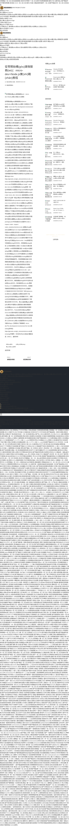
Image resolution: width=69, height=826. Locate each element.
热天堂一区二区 (54, 454)
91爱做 (8, 438)
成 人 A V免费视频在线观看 (31, 610)
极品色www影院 (61, 684)
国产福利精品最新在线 (21, 753)
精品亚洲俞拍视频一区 (49, 464)
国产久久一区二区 (31, 773)
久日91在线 (44, 803)
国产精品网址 (60, 464)
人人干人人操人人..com (22, 440)
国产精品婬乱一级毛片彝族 (55, 432)
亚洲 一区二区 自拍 (13, 482)
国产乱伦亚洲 (10, 749)
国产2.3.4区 (5, 558)
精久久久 (9, 821)
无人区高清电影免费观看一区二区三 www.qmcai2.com (42, 755)
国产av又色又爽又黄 (16, 690)
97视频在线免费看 (12, 700)
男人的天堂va (6, 664)
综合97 (14, 698)
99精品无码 (44, 658)
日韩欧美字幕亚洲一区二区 (57, 510)
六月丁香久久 (6, 582)
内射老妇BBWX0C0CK (54, 598)
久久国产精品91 (46, 532)
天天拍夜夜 (64, 484)
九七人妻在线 (7, 570)
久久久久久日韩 (27, 688)
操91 (29, 789)
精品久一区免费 (13, 492)
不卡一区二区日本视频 (27, 570)
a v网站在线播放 (22, 694)
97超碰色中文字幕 (37, 761)
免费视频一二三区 (58, 638)
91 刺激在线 (26, 432)
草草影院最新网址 (55, 749)
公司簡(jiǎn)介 (4, 26)
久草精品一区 (11, 773)
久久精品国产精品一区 (15, 813)
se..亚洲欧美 (10, 484)
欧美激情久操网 (6, 518)
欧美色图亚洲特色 (56, 680)
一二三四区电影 (53, 644)
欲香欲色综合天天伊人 (36, 682)
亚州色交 (32, 468)
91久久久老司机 (53, 628)
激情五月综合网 (4, 566)
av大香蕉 (14, 438)
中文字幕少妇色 (31, 466)
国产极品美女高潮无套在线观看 (27, 823)
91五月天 (50, 767)
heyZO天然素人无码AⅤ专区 (20, 815)
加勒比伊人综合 (6, 698)
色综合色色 (47, 584)
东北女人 (35, 558)
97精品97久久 (35, 548)
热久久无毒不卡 (9, 432)
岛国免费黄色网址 (34, 779)
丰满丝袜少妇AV (23, 512)
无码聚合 (14, 442)
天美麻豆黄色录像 (19, 682)
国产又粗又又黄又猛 (51, 702)
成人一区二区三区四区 (11, 458)
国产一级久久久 (10, 680)
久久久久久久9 (36, 632)
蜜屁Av (55, 779)
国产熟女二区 (64, 795)
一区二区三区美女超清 (61, 771)
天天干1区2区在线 (44, 444)
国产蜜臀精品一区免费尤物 (14, 783)
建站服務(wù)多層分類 (16, 16)
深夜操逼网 (3, 608)
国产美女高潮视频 (42, 566)
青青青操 (62, 486)
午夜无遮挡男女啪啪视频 (7, 626)
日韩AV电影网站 (5, 825)
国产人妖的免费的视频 (54, 622)
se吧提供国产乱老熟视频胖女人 (58, 540)
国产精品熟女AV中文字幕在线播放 (17, 728)
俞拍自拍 (38, 797)
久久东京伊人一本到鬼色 (12, 751)
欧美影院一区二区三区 (43, 572)
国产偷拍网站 (56, 614)
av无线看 (22, 670)
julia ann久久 (15, 582)
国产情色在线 (15, 678)
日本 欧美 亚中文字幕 (19, 763)
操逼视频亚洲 (39, 674)
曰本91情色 (46, 692)
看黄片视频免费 (25, 749)
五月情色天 (56, 783)
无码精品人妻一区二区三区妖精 (42, 638)
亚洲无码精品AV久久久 (41, 508)
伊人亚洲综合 (46, 560)
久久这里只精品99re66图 (12, 496)
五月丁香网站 (63, 494)
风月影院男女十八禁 (58, 720)
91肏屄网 (25, 584)
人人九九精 (13, 558)
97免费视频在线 (40, 801)
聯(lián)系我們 (6, 28)
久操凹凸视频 (30, 700)
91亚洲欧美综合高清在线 (43, 708)
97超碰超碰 (62, 478)
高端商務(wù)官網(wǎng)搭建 (9, 14)
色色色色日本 (9, 576)
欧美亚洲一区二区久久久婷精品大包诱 (51, 548)
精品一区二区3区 (11, 708)
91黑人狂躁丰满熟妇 (8, 494)
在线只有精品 (50, 791)
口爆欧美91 (16, 580)
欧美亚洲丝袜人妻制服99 (43, 630)
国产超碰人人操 (39, 570)
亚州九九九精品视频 (47, 494)
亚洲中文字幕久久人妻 (50, 674)
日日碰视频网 (4, 757)
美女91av (3, 736)
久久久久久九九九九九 (34, 532)
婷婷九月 (63, 534)
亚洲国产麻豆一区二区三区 (20, 518)
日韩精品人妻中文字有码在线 (46, 678)
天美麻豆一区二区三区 (47, 728)
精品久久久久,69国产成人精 (22, 486)
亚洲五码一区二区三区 (40, 592)
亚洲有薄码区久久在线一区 (27, 568)
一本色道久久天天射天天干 (53, 492)
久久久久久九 (46, 650)
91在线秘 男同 (19, 448)
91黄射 (27, 682)
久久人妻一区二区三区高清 (23, 632)
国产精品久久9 (63, 706)
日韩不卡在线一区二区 (62, 716)
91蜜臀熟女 (39, 692)
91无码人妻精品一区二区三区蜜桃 (18, 738)
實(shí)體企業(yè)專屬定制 (55, 14)
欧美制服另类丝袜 (37, 612)
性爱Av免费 (14, 452)
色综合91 (54, 516)
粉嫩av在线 (8, 823)
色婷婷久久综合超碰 (27, 742)
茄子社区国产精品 (44, 809)
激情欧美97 (13, 618)
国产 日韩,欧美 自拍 (54, 714)
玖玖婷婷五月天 (21, 490)
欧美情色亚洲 (55, 616)
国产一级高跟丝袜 (34, 728)
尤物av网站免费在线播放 (51, 698)
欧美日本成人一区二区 (21, 434)
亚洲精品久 (49, 807)
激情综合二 (10, 556)
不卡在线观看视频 (16, 622)
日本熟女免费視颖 (38, 744)
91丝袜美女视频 (31, 572)
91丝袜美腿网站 (29, 716)
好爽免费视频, (9, 544)
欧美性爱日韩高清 (32, 640)
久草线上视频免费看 (54, 592)
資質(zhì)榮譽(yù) (33, 26)
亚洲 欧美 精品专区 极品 (36, 584)
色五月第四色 (30, 462)
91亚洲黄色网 (6, 622)
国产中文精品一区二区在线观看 (25, 801)
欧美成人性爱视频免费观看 (40, 430)
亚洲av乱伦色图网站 (57, 518)
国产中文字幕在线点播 (60, 640)
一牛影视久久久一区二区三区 (45, 590)
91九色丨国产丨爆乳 (12, 536)
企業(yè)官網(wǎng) (20, 344)
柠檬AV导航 (7, 442)
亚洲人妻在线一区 (23, 666)
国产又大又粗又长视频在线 (15, 638)
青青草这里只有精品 (9, 468)
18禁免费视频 (52, 811)
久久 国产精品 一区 (28, 474)
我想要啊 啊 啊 (6, 564)
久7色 (61, 783)
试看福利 (30, 702)
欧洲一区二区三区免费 (43, 805)
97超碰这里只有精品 (45, 558)
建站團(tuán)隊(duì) (14, 26)
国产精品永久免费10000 (53, 726)
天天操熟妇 (8, 694)
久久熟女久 (27, 576)
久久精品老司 (32, 586)
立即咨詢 (55, 239)
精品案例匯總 (27, 16)
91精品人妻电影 (38, 668)
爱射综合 (61, 470)
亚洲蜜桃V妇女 (13, 730)
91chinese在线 (20, 773)
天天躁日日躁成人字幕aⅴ (10, 771)
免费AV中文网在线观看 (26, 634)
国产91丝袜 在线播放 (40, 552)
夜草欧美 (64, 672)
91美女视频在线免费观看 (37, 807)
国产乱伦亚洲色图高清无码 (10, 692)
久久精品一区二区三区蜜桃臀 (59, 560)
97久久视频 (5, 644)
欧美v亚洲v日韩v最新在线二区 (13, 592)
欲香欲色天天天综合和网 (23, 612)
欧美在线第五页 (56, 672)
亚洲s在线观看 (53, 765)
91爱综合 (53, 753)
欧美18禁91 (63, 550)
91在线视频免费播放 (11, 787)
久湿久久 (7, 594)
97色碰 (14, 694)
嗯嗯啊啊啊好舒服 (34, 738)
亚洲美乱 (25, 813)
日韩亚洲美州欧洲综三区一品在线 (12, 604)
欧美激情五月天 (43, 644)
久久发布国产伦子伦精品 (39, 598)
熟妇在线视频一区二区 (13, 516)
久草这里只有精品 (45, 524)
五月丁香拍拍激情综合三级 (18, 470)
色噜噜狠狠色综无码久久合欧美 (39, 765)
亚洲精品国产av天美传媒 (48, 666)
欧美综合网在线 (15, 532)
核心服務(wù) (6, 12)
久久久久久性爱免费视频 (32, 676)
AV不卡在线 (17, 744)
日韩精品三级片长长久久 (23, 722)
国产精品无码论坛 (35, 787)
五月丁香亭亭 (64, 454)
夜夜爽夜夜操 (24, 616)
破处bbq (25, 648)
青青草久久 (40, 518)
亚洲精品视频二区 (22, 442)
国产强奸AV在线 (31, 670)
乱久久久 (13, 664)
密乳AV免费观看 (12, 548)
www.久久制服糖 (13, 578)
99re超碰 (54, 759)
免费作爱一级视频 (36, 464)
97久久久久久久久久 (61, 676)
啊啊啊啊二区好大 (13, 478)
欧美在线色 (37, 560)
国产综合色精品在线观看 (45, 773)
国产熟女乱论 (25, 797)
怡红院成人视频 (32, 757)
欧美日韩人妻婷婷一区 (19, 799)
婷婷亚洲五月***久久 (43, 704)
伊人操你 (48, 516)
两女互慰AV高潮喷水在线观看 (32, 436)
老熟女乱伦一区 (42, 622)
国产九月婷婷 (29, 668)
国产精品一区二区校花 (14, 654)
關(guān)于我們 (6, 24)
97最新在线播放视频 (29, 538)
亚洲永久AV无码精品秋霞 (42, 530)
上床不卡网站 (34, 498)
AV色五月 (5, 478)
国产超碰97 (24, 795)
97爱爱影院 (5, 504)
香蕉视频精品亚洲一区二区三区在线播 (57, 544)
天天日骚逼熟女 (10, 668)
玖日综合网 (48, 522)
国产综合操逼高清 (37, 688)
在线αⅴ (32, 530)
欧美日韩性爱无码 (19, 614)
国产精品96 (21, 676)
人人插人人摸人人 (38, 520)
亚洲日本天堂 (35, 536)
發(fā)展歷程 (24, 26)
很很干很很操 (28, 628)
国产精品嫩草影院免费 (22, 765)
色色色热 (19, 510)
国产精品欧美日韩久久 (55, 504)
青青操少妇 (62, 809)
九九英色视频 (20, 668)
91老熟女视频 (13, 676)
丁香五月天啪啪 (41, 502)
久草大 (55, 773)
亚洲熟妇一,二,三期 (28, 564)
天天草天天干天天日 (9, 600)
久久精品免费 (45, 652)
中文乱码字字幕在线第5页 (30, 604)
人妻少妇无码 (26, 807)
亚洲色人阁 (63, 616)
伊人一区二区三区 (15, 504)
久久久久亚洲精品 (19, 560)
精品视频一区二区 (28, 508)
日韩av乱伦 (45, 813)
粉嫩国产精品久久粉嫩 (10, 602)
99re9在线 (47, 538)
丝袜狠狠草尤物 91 (11, 512)
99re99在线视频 (36, 803)
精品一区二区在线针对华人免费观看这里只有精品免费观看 (35, 602)
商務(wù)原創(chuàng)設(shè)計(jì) (10, 382)
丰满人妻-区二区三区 (16, 767)
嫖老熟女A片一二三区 (22, 672)
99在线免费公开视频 (48, 763)
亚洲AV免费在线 (36, 526)
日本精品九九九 (43, 440)
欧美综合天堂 (38, 763)
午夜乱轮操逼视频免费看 (22, 630)
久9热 (20, 578)
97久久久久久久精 (53, 476)
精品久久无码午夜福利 (49, 512)
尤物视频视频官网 (40, 564)
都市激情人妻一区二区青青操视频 (12, 436)
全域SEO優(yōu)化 (48, 16)
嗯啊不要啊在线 (56, 524)
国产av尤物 (29, 799)
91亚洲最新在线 (8, 742)
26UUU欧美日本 (38, 594)
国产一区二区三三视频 (43, 586)
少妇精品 (38, 618)
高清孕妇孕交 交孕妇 (37, 698)
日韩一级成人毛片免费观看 (35, 732)
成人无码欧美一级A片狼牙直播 (18, 757)
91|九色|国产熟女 (21, 650)
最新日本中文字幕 (60, 791)
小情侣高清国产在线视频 (36, 734)
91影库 (66, 436)
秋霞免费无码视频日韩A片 (46, 606)
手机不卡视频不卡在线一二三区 (18, 704)
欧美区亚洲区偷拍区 (33, 542)
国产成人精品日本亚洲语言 (15, 628)
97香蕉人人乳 (17, 474)
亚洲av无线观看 (49, 769)
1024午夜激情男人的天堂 (24, 558)
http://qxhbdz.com (14, 640)
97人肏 (56, 494)
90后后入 (3, 438)
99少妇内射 (63, 734)
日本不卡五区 (22, 712)
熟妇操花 (30, 775)
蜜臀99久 (25, 821)
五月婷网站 (6, 809)
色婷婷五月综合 (49, 452)
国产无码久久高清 (39, 702)
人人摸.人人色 (58, 446)
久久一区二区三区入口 (56, 462)
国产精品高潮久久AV (27, 516)
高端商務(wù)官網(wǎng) (7, 380)
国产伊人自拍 (4, 546)
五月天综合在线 (40, 726)
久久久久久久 (15, 724)
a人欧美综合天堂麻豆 (18, 562)
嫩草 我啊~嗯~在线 (19, 520)
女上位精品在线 (4, 470)
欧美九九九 (12, 460)
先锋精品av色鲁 (23, 642)
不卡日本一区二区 (5, 817)
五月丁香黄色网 (54, 588)
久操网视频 (20, 438)
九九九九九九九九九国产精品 (18, 732)
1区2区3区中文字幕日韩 (13, 736)
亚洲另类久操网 (18, 576)
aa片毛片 (6, 690)
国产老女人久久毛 (14, 502)
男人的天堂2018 (55, 600)
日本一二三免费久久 (13, 791)
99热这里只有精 (53, 803)
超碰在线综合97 (55, 700)
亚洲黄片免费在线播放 (15, 584)
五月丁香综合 (64, 787)
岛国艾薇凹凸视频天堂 (49, 736)
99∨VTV (38, 650)
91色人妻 (49, 757)
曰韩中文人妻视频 (28, 608)
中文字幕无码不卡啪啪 (33, 470)
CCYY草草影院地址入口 (51, 488)
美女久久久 (57, 767)
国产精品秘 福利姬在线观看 (59, 582)
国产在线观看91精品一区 (9, 450)
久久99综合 (21, 747)
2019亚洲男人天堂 (34, 494)
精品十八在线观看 (25, 598)
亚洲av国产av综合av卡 (52, 744)
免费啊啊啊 (9, 586)
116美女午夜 (32, 518)
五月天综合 (32, 502)
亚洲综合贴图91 (31, 590)
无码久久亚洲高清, (54, 793)
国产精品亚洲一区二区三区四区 (12, 610)
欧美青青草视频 (46, 526)
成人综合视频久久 (61, 536)
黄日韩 (46, 594)
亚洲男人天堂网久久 (54, 546)
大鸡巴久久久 (45, 588)
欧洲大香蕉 (16, 480)
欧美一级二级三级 (39, 474)
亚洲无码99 (19, 674)
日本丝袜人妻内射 (42, 670)
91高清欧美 (50, 646)
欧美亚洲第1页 (24, 710)
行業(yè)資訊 (5, 22)
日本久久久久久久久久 (47, 676)
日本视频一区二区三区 (27, 777)
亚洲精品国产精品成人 (15, 688)
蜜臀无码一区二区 (57, 584)
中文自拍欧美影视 (62, 564)
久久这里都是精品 (33, 524)
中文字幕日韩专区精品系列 (57, 658)
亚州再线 (5, 670)
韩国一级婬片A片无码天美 (12, 795)
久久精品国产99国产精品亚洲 (29, 724)
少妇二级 (18, 606)
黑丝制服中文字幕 (20, 472)
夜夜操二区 (14, 712)
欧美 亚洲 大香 (13, 781)
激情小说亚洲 (26, 526)
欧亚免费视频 (36, 722)
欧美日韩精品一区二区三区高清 (40, 749)
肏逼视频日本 (18, 793)
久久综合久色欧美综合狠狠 (51, 550)
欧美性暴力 (46, 761)
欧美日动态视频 (52, 458)
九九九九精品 (51, 536)
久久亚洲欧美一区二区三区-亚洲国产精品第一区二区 (28, 769)
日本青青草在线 (59, 642)
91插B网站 (35, 444)
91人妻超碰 (12, 686)
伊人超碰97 (64, 815)
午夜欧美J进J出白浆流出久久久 (9, 456)
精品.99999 (55, 781)
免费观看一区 (58, 602)
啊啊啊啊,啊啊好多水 (13, 464)
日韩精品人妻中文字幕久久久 (28, 566)
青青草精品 (3, 674)
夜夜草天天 (60, 740)
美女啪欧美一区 (61, 612)
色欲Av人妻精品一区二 (57, 460)
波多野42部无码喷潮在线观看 (12, 526)
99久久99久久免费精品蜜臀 (52, 815)
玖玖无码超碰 (55, 444)
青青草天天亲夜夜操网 (29, 706)
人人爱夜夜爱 (57, 580)
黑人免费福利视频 (53, 636)
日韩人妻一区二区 (55, 652)
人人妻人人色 (29, 588)
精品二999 (35, 460)
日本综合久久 (43, 646)
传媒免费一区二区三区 (10, 734)
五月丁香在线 (20, 488)
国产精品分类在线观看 (48, 632)
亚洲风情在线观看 (8, 630)
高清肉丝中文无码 (27, 654)
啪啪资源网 (19, 460)
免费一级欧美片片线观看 (46, 578)
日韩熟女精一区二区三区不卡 (26, 618)
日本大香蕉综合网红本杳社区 (41, 662)
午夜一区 (28, 546)
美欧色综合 (60, 682)
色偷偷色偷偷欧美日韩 (58, 558)
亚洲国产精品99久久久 (50, 442)
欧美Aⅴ (14, 823)
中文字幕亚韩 (28, 460)
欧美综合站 (58, 654)
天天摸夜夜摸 (41, 785)
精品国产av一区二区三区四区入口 (12, 530)
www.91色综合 (7, 634)
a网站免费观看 (15, 594)
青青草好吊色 (33, 440)
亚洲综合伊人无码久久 (35, 512)
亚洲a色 (22, 594)
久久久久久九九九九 (52, 799)
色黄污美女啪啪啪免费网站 (23, 556)
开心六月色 (58, 678)
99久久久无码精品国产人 (53, 626)
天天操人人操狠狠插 (8, 448)
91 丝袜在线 (11, 789)
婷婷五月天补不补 (51, 474)
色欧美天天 (45, 718)
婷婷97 (26, 624)
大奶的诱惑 (43, 478)
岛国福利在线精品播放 (27, 660)
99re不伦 (63, 714)
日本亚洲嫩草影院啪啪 (58, 472)
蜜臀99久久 (32, 821)
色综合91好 (62, 488)
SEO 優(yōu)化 (4, 388)
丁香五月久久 (43, 767)
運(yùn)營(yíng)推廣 (11, 346)
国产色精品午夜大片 (18, 588)
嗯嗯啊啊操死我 (33, 795)
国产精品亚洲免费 (60, 646)
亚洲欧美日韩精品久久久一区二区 (16, 658)
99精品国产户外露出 (48, 777)
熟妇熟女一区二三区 (50, 448)
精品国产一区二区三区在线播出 (55, 785)
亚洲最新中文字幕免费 (32, 478)
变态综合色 (47, 672)
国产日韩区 (64, 666)
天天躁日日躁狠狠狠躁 (48, 436)
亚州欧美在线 (32, 704)
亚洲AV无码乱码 (46, 582)
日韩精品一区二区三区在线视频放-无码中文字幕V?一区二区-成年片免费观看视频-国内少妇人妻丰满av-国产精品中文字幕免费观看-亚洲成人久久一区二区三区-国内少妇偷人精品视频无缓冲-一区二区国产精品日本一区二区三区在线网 (34, 3)
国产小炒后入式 (35, 540)
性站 (18, 664)
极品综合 (50, 534)
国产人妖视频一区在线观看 (26, 656)
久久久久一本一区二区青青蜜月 (37, 534)
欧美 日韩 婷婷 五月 (6, 562)
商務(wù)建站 (9, 344)
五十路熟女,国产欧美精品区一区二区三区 (53, 817)
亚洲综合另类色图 (39, 516)
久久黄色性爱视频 (5, 452)
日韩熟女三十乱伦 (21, 522)
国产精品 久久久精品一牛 (30, 767)
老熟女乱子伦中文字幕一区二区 (52, 696)
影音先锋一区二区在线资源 (58, 704)
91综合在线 (59, 742)
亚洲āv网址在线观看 (53, 568)
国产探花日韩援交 (39, 544)
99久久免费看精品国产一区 (36, 514)
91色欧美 (37, 608)
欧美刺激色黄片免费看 (28, 476)
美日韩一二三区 (55, 690)
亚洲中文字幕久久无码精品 (28, 496)
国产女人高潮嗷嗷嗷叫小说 (37, 574)
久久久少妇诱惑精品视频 (41, 660)
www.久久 (21, 771)
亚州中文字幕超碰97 (48, 716)
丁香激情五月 (59, 777)
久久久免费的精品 (51, 438)
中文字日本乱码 (4, 720)
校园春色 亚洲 (4, 606)
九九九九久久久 (10, 672)
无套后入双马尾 (60, 724)
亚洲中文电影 (61, 574)
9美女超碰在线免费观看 (44, 759)
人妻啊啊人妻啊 (12, 761)
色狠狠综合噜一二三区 (20, 514)
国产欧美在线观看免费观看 (44, 466)
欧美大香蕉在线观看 (33, 712)
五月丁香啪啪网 (8, 514)
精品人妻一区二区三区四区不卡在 (33, 783)
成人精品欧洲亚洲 (41, 468)
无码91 (9, 769)
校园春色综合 (10, 714)
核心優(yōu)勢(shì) (7, 20)
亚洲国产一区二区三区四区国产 (34, 488)
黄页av (19, 706)
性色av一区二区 (42, 562)
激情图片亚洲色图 (31, 562)
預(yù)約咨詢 (4, 30)
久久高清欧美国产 (8, 440)
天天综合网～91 (25, 464)
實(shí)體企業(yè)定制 (6, 384)
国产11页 (59, 608)
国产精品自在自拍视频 (45, 795)
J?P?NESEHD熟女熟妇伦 (58, 538)
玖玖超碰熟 (37, 656)
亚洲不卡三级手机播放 (36, 450)
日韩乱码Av (45, 710)
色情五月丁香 (9, 434)
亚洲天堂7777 (46, 472)
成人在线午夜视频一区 (6, 486)
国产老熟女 (57, 578)
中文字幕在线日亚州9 (25, 452)
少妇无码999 (47, 616)
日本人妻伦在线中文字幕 (52, 734)
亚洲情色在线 (17, 476)
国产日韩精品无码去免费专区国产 (37, 490)
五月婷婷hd (3, 482)
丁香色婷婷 (5, 777)
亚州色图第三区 (12, 747)
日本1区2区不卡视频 (31, 791)
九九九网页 (14, 825)
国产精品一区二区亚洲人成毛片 (33, 448)
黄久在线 (12, 650)
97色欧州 (12, 606)
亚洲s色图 (61, 773)
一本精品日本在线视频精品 (57, 508)
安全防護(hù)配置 (37, 16)
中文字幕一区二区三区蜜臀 (42, 690)
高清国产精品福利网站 (48, 456)
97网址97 (16, 634)
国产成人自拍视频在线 (40, 596)
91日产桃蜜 (39, 538)
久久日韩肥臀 (31, 650)
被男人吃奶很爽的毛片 (17, 809)
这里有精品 (41, 720)
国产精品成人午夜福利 (23, 550)
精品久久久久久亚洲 (35, 813)
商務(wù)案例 (6, 18)
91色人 (60, 702)
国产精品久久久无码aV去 (26, 446)
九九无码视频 (45, 540)
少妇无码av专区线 (51, 528)
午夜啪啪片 (33, 614)
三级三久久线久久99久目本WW (27, 811)
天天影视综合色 (17, 821)
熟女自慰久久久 (16, 740)
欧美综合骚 (51, 542)
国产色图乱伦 (30, 510)
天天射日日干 (34, 432)
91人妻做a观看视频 (39, 799)
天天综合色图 (6, 712)
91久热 (53, 434)
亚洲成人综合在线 (58, 554)
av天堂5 (24, 702)
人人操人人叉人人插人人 (36, 492)
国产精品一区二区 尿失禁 (23, 662)
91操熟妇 (22, 590)
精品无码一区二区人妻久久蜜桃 (23, 484)
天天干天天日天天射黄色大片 (25, 680)
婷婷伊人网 (3, 773)
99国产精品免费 (41, 438)
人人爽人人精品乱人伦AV (16, 759)
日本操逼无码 (57, 552)
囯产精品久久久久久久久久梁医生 (17, 500)
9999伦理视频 (60, 753)
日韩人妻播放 (61, 566)
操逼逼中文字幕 (51, 564)
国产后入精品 (32, 694)
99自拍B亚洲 (59, 436)
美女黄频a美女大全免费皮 (57, 813)
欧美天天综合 (42, 757)
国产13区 (53, 608)
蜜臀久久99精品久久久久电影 (27, 805)
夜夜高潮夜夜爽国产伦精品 (39, 546)
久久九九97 (20, 708)
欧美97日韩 (61, 576)
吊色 (24, 510)
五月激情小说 (4, 460)
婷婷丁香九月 (56, 708)
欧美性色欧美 (58, 500)
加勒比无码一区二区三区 (27, 506)
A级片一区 (64, 614)
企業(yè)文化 (43, 26)
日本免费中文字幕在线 (47, 642)
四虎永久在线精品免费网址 (58, 496)
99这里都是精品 (44, 753)
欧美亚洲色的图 (45, 608)
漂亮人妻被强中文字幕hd (55, 490)
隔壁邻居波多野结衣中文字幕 (36, 626)
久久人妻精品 (48, 783)
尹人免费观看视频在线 (8, 550)
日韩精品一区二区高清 (55, 430)
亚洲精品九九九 (55, 710)
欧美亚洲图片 (16, 570)
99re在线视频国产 (26, 504)
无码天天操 (33, 528)
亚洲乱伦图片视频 (40, 751)
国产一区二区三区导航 (39, 654)
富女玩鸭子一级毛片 (36, 710)
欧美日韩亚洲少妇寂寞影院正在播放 (52, 819)
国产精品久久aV (63, 674)
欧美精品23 (36, 588)
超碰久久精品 (42, 791)
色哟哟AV (6, 662)
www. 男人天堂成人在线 (31, 454)
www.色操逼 (8, 552)
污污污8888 (42, 432)
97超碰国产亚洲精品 (59, 620)
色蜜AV (22, 791)
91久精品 (53, 662)
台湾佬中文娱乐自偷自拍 (42, 700)
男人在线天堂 (53, 566)
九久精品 (2, 708)
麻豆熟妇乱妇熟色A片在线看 (29, 580)
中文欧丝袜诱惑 (24, 528)
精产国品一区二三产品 (48, 482)
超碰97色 (48, 781)
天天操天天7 (49, 801)
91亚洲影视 (34, 646)
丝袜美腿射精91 (8, 819)
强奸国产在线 (24, 502)
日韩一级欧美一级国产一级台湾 (58, 718)
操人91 (58, 666)
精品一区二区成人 (21, 636)
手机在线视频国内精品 (55, 594)
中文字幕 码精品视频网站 (45, 823)
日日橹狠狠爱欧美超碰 (57, 498)
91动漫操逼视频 (60, 456)
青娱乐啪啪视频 (6, 799)
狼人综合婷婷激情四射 (53, 502)
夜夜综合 (8, 588)
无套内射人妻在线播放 (17, 720)
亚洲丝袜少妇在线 (34, 666)
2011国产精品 (14, 566)
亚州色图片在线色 (5, 678)
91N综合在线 (52, 562)
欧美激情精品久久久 (22, 779)
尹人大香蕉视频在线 (42, 793)
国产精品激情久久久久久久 (11, 598)
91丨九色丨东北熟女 (8, 472)
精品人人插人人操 (13, 670)
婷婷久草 (17, 660)
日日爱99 (15, 805)
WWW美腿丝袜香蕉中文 (7, 718)
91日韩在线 (38, 736)
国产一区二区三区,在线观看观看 (37, 686)
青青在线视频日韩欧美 (35, 616)
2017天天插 (18, 432)
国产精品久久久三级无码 (14, 648)
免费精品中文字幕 (35, 684)
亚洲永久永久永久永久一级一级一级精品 (17, 498)
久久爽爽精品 (30, 560)
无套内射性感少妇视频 (27, 554)
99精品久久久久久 (7, 682)
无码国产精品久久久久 (48, 684)
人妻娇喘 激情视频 (33, 500)
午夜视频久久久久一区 (20, 586)
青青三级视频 (44, 542)
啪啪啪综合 (54, 692)
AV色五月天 (39, 648)
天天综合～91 (62, 442)
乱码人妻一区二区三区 (21, 494)
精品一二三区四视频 (43, 496)
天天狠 (55, 466)
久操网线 (33, 630)
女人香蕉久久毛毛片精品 (18, 755)
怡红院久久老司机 (44, 460)
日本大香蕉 (29, 763)
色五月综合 (15, 528)
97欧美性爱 (32, 648)
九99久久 (39, 550)
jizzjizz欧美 (46, 600)
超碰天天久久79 (35, 582)
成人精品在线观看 (61, 482)
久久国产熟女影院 (24, 684)
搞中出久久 (60, 811)
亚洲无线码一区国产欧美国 (19, 524)
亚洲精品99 (17, 544)
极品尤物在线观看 (33, 753)
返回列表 (7, 350)
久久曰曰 (22, 478)
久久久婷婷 (13, 656)
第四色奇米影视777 (37, 486)
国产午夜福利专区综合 (51, 514)
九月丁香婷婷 (46, 680)
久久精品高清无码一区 (47, 500)
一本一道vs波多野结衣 (39, 458)
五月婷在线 (57, 807)
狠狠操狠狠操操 (35, 652)
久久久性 (48, 720)
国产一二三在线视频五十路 (50, 618)
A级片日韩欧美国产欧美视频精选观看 (47, 821)
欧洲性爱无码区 (33, 578)
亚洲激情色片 (4, 584)
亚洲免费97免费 (29, 696)
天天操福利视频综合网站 (51, 486)
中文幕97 (25, 578)
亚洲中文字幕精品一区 (25, 458)
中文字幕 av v (11, 674)
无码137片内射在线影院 (29, 622)
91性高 (50, 554)
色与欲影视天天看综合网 (34, 472)
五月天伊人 (62, 722)
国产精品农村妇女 (41, 568)
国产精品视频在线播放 (59, 610)
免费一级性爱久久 (24, 582)
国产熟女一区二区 (16, 564)
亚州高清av (59, 670)
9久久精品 (10, 793)
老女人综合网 (4, 676)
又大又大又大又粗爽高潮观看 (49, 722)
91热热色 (24, 775)
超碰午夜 (53, 656)
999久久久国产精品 (42, 476)
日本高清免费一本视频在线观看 (18, 534)
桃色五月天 (53, 660)
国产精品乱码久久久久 (58, 532)
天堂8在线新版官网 (21, 718)
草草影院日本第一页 (57, 761)
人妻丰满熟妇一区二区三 (50, 706)
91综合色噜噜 (64, 604)
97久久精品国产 (44, 454)
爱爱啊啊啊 (40, 672)
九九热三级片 (9, 474)
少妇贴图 (33, 550)
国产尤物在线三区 (46, 787)
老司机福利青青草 (31, 785)
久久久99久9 (59, 769)
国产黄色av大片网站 (40, 634)
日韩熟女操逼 (21, 546)
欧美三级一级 (4, 759)
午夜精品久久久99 (8, 574)
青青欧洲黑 (51, 686)
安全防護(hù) (4, 386)
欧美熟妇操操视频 (21, 686)
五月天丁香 (24, 736)
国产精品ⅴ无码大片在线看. (30, 644)
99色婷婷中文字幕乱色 (24, 761)
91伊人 (34, 556)
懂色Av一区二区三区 (50, 682)
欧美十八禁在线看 (60, 763)
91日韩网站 (50, 654)
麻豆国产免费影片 (11, 540)
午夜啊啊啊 (38, 777)
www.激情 (26, 530)
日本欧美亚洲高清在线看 (14, 608)
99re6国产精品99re (30, 759)
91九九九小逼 (41, 528)
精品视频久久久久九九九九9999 (31, 740)
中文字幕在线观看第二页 (27, 456)
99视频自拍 (63, 468)
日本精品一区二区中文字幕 (29, 606)
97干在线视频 (46, 656)
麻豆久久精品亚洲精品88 (60, 823)
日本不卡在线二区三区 (31, 809)
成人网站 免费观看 (56, 572)
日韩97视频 (29, 819)
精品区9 (41, 640)
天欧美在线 (17, 742)
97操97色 (13, 662)
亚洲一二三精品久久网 (18, 785)
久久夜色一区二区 (50, 520)
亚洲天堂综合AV (24, 492)
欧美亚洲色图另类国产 (27, 751)
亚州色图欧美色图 (30, 438)
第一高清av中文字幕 (51, 576)
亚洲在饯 (2, 668)
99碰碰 (54, 612)
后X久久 (38, 506)
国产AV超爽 (25, 468)
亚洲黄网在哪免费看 (61, 751)
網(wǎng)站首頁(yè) (6, 392)
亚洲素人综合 (57, 556)
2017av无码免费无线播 (36, 815)
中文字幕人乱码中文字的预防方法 (49, 604)
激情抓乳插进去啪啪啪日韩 (49, 470)
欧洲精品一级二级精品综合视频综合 (30, 482)
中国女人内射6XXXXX (42, 510)
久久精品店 (56, 757)
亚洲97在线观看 (16, 702)
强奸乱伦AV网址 (62, 450)
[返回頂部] (1, 414)
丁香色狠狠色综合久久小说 (22, 714)
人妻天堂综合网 (12, 811)
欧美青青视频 (54, 809)
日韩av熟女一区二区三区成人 (21, 652)
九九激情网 (63, 757)
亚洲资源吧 (22, 700)
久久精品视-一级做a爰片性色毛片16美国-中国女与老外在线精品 (48, 624)
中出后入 (49, 552)
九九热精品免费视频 (48, 797)
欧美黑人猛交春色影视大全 (39, 714)
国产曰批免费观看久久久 (35, 480)
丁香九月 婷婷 (7, 805)
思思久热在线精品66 (24, 540)
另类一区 (31, 736)
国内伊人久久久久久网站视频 (48, 712)
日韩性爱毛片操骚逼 (21, 789)
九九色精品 (28, 747)
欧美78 (33, 726)
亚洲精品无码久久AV (61, 480)
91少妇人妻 (3, 789)
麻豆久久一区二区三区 (37, 576)
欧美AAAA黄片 (7, 476)
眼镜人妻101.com (63, 759)
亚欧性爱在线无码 (27, 690)
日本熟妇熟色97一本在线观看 (12, 596)
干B (31, 596)
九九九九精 (27, 726)
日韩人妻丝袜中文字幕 (59, 694)
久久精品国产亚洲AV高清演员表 (44, 446)
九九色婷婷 (58, 730)
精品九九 (62, 732)
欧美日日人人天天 (14, 777)
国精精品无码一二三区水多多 (29, 664)
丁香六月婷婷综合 (51, 574)
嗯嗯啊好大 (64, 606)
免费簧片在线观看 (7, 580)
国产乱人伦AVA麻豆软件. (42, 434)
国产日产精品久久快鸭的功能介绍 (23, 552)
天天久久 (4, 738)
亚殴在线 (23, 462)
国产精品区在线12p (21, 626)
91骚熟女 (14, 817)
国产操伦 (17, 749)
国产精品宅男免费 (38, 452)
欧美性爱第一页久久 (12, 684)
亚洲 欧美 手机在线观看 (16, 726)
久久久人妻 (59, 434)
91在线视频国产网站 (24, 548)
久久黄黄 (49, 634)
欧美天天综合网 (6, 528)
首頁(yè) (4, 10)
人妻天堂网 (56, 795)
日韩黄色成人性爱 (38, 747)
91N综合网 (57, 534)
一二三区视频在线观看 (34, 718)
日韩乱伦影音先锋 (42, 811)
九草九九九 (12, 612)
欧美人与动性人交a (24, 803)
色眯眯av (7, 755)
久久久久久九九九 (10, 636)
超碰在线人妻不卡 (44, 498)
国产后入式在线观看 (46, 620)
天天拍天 (48, 610)
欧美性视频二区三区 (29, 793)
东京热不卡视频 (55, 688)
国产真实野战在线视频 (50, 648)
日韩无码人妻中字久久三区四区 (30, 620)
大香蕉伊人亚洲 (32, 636)
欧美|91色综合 (51, 742)
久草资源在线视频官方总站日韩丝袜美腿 (18, 646)
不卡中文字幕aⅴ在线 (25, 430)
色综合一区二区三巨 (27, 544)
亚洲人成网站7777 (23, 781)
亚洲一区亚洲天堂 (55, 586)
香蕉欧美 (62, 444)
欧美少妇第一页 (37, 600)
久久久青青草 (60, 520)
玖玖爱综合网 (39, 730)
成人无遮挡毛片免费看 (44, 614)
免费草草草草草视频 (20, 819)
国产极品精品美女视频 (11, 642)
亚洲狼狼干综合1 (57, 630)
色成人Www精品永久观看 (49, 740)
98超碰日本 (12, 522)
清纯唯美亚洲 (44, 504)
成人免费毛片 (56, 484)
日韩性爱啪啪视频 (49, 668)
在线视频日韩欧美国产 (23, 698)
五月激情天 (56, 787)
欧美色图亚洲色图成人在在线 (42, 484)
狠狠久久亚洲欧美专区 (55, 440)
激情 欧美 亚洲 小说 (6, 430)
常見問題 (12, 412)
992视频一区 (52, 670)
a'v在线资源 (54, 530)
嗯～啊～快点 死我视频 (14, 775)
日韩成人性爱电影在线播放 (27, 692)
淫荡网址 (15, 430)
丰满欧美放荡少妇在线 (31, 720)
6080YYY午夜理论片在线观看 (9, 446)
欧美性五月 (37, 819)
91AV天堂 (38, 456)
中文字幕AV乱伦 (62, 458)
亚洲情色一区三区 (49, 730)
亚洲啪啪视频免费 (23, 450)
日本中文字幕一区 (49, 480)
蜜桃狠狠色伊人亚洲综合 (44, 694)
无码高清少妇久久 (24, 536)
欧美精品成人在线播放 (18, 466)
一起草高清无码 (16, 807)
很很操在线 (47, 518)
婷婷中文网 (3, 761)
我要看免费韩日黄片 (9, 779)
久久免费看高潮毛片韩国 (40, 628)
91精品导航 (35, 504)
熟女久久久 (23, 640)
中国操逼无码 (55, 526)
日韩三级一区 (47, 612)
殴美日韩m (31, 434)
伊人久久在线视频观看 (50, 450)
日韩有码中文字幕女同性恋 (45, 556)
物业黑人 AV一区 (28, 592)
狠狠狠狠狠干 (36, 789)
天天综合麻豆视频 (25, 678)
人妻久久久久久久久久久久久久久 (10, 797)
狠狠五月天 (23, 532)
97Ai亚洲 (19, 468)
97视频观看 (29, 594)
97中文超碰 (37, 680)
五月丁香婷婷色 (19, 696)
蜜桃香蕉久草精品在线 (42, 462)
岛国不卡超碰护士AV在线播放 (43, 775)
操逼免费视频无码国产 (58, 522)
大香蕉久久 (51, 596)
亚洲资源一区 (38, 696)
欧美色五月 (12, 801)
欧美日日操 (48, 779)
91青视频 (46, 688)
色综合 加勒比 (18, 538)
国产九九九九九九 (34, 642)
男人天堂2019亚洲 (23, 734)
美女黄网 (10, 480)
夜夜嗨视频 (29, 520)
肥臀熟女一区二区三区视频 (11, 554)
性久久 (4, 791)
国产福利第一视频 (20, 542)
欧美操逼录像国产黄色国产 (24, 600)
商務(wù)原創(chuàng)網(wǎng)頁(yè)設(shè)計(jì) (32, 14)
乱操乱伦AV (37, 716)
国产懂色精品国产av (50, 747)
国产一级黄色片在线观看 (51, 732)
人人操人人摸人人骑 (54, 468)
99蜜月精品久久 (42, 636)
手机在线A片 (60, 542)
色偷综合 (63, 793)
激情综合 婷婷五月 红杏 (13, 620)
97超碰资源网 (64, 755)
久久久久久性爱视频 (40, 742)
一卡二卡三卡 (28, 638)
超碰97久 (5, 688)
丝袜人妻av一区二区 (13, 616)
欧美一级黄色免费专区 (8, 722)
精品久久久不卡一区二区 (7, 542)
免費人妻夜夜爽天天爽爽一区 (11, 506)
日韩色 (27, 614)
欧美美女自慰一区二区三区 (36, 522)
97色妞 (42, 779)
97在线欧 (42, 610)
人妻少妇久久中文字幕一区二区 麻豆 (29, 817)
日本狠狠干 (24, 480)
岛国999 (34, 678)
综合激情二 (33, 672)
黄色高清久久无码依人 (41, 554)
